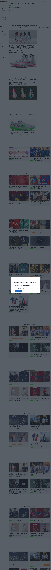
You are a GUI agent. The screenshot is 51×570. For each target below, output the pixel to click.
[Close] (38, 278)
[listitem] (25, 288)
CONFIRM (18, 290)
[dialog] (25, 285)
